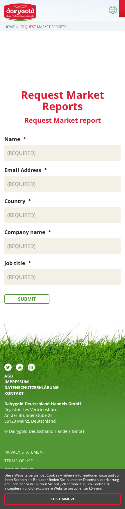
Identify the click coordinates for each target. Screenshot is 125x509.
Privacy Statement (24, 452)
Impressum (16, 381)
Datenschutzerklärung (31, 387)
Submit (27, 299)
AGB (8, 376)
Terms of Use (18, 461)
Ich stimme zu (62, 499)
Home (9, 26)
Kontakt (14, 393)
